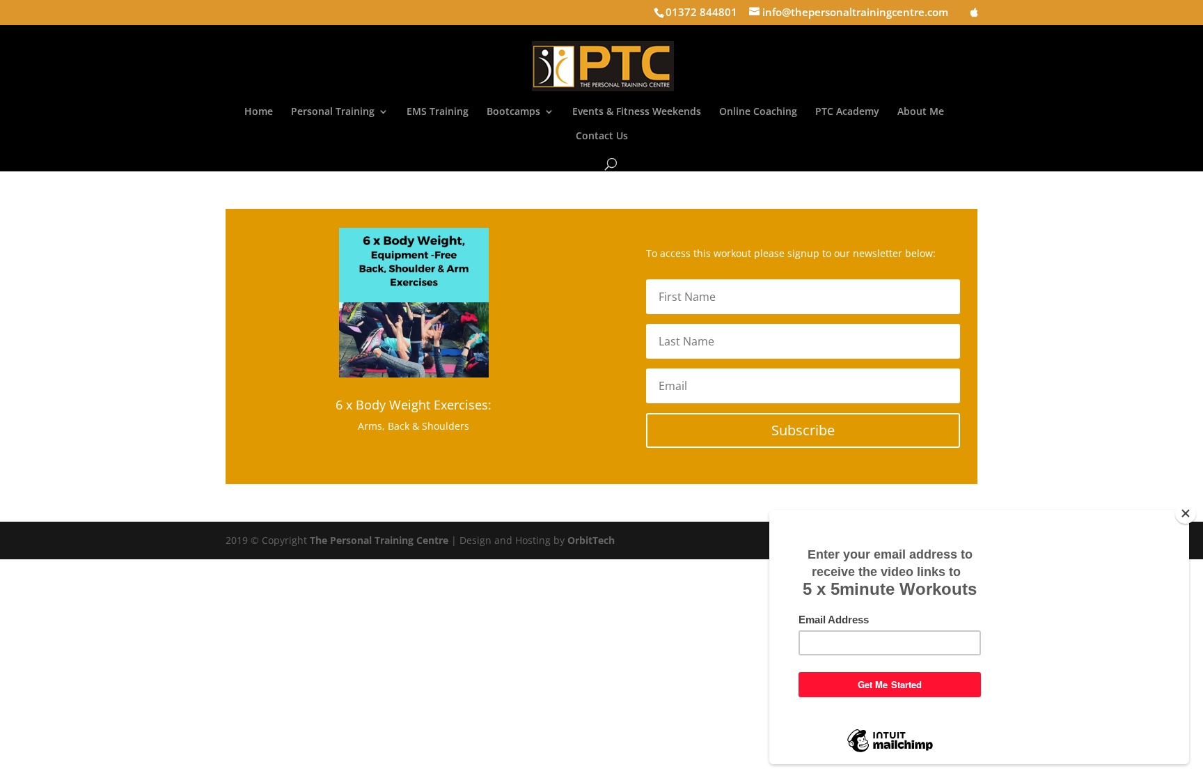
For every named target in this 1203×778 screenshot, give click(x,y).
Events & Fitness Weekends (636, 112)
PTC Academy (847, 112)
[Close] (1185, 513)
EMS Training (438, 112)
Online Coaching (758, 112)
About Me (920, 112)
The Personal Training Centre (379, 540)
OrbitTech (591, 540)
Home (258, 112)
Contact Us (602, 136)
